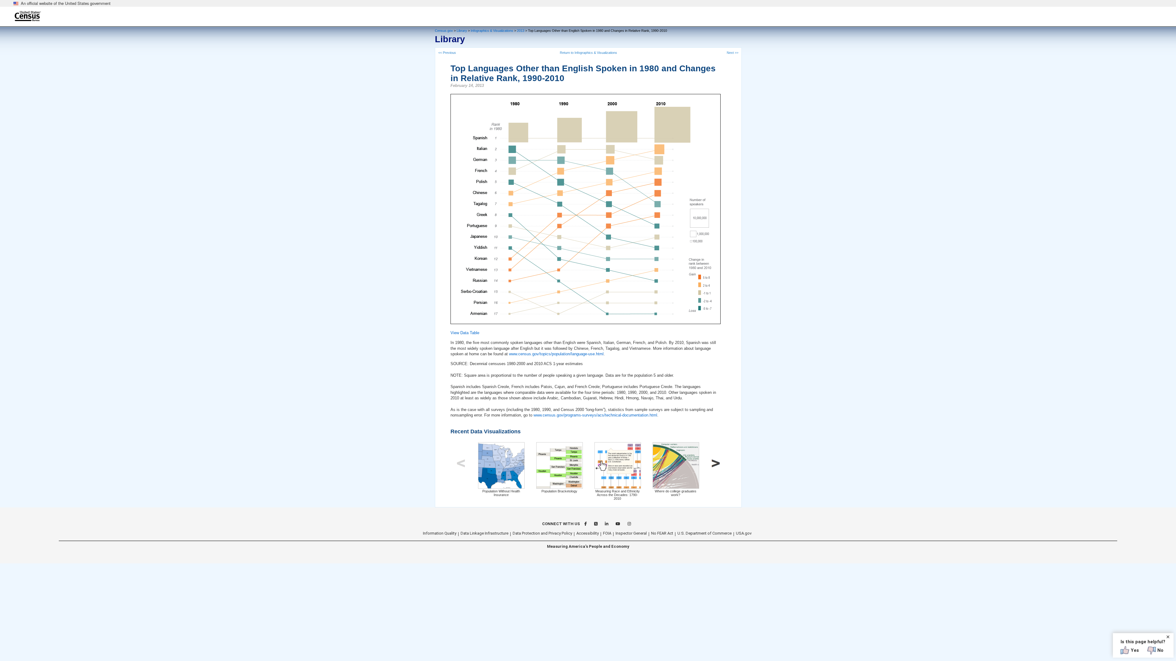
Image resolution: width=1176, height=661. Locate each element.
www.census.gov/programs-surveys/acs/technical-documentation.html (595, 415)
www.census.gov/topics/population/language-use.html (556, 354)
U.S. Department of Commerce (704, 533)
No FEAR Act (662, 533)
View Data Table (464, 332)
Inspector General (631, 533)
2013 (520, 30)
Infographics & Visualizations (492, 30)
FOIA (607, 533)
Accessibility (587, 533)
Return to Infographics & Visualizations (588, 52)
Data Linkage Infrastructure (484, 533)
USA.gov (744, 533)
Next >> (732, 52)
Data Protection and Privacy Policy (542, 533)
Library (462, 30)
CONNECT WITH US (561, 523)
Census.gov (444, 30)
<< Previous (447, 52)
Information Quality (439, 533)
